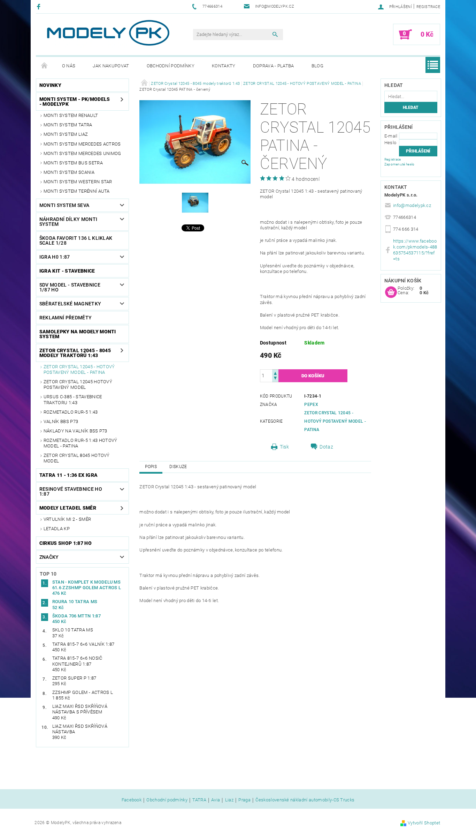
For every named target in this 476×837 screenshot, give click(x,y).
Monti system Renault (71, 115)
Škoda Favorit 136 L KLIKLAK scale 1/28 (76, 240)
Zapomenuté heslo (399, 164)
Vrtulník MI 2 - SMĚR (67, 519)
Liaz (229, 800)
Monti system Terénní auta (77, 191)
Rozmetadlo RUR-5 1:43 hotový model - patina (80, 443)
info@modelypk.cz (412, 205)
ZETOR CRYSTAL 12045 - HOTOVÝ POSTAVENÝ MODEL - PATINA (79, 369)
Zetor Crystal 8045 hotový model (77, 458)
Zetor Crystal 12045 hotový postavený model (78, 384)
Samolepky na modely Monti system (77, 334)
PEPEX (311, 404)
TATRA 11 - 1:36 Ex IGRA (68, 475)
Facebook (132, 800)
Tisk (284, 447)
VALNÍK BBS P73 (61, 421)
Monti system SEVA (64, 205)
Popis (151, 466)
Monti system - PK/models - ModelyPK (74, 101)
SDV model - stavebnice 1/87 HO (69, 287)
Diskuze (178, 466)
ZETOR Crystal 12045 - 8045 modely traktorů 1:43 (75, 353)
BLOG (317, 65)
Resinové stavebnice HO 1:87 (70, 491)
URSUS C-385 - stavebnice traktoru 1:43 (73, 399)
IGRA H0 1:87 (54, 257)
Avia (215, 800)
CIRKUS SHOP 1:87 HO (65, 543)
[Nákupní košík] (391, 292)
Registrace (428, 7)
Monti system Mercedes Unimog (82, 153)
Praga (244, 800)
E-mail (391, 136)
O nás (69, 65)
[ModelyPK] (107, 33)
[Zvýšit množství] (275, 372)
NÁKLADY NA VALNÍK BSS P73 (75, 431)
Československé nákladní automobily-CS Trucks (304, 800)
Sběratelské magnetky (70, 303)
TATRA (199, 800)
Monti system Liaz (66, 134)
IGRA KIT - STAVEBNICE (67, 271)
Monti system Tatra (68, 124)
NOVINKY (50, 85)
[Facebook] (39, 6)
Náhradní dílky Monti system (68, 221)
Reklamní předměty (65, 317)
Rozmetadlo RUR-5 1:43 (71, 412)
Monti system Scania (69, 172)
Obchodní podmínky (170, 65)
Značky (49, 557)
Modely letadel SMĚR (67, 508)
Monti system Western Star (78, 181)
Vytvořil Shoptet (424, 822)
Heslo (390, 142)
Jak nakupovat (111, 65)
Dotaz (326, 447)
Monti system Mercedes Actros (82, 144)
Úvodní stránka (44, 66)
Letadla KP (57, 528)
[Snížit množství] (275, 379)
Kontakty (224, 65)
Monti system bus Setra (73, 162)
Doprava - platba (273, 65)
